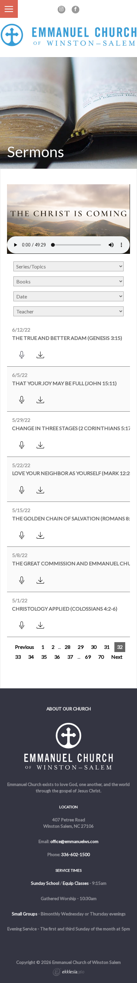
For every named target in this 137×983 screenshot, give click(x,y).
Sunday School (45, 883)
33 (18, 657)
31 (107, 647)
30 (94, 647)
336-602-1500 (75, 854)
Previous (24, 647)
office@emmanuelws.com (74, 841)
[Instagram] (61, 9)
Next (116, 657)
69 (88, 657)
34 (31, 657)
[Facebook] (75, 9)
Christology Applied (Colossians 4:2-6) (64, 608)
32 (120, 647)
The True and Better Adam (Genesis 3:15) (67, 338)
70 (101, 657)
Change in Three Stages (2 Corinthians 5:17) (72, 428)
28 (67, 647)
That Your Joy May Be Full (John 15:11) (64, 383)
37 (70, 657)
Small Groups (24, 913)
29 (80, 647)
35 (44, 657)
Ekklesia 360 (68, 973)
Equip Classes (76, 883)
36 (57, 657)
